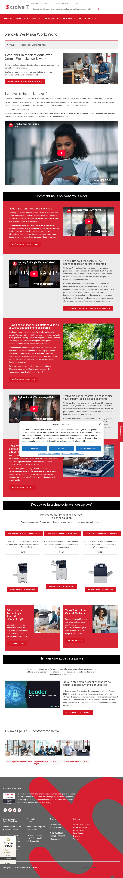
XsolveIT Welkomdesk (81, 824)
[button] (100, 424)
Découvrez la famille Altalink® (62, 533)
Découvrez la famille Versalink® (24, 533)
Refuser (61, 448)
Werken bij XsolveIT (80, 827)
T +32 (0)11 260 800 (34, 835)
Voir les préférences (88, 448)
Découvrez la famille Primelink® (102, 533)
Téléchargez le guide (22, 487)
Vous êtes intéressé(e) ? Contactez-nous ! (28, 45)
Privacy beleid (7, 868)
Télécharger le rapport (77, 713)
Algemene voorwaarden (22, 868)
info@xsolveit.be (33, 841)
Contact (76, 3)
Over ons (76, 836)
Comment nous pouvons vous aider (25, 82)
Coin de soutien (89, 868)
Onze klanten (78, 833)
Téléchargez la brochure (22, 590)
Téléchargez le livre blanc (25, 244)
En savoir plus (17, 643)
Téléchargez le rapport (23, 379)
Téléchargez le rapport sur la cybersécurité (88, 308)
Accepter (34, 448)
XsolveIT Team (78, 830)
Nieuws (76, 839)
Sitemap (34, 868)
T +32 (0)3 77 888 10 (11, 835)
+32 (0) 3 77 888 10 (42, 3)
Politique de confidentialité (49, 453)
